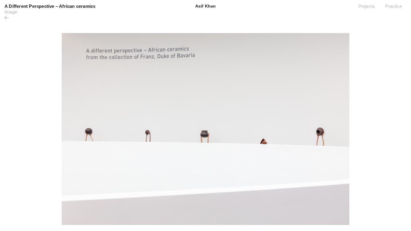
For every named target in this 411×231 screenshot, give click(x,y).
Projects (366, 6)
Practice (393, 6)
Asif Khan (205, 6)
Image (11, 11)
